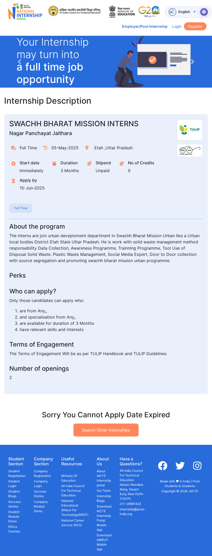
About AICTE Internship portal (104, 478)
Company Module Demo (41, 506)
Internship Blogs (104, 498)
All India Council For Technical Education (73, 490)
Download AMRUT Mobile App (104, 542)
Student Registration (17, 473)
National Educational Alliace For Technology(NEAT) (74, 508)
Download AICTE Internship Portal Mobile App (104, 518)
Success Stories (14, 504)
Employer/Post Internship (145, 26)
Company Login (41, 483)
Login (176, 26)
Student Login (14, 483)
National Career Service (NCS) (72, 522)
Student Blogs (14, 493)
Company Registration (42, 473)
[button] (19, 62)
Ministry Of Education (69, 478)
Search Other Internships (106, 430)
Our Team (104, 490)
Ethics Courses (14, 529)
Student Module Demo (14, 516)
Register (195, 26)
